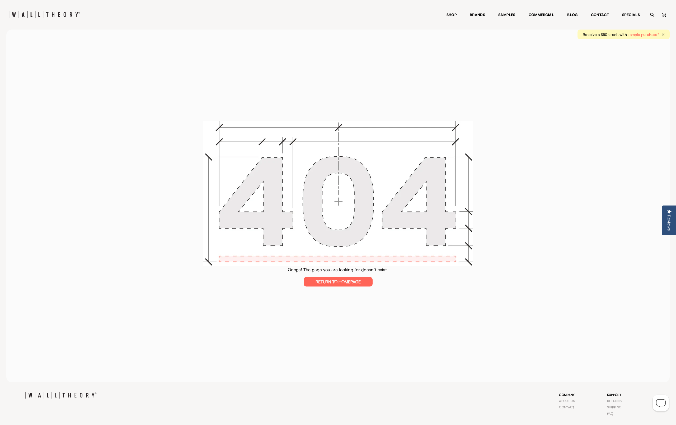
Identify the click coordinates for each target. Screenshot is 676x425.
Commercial (541, 14)
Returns (614, 401)
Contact (600, 14)
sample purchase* (643, 34)
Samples (506, 14)
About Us (567, 401)
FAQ (610, 413)
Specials (631, 14)
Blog (572, 14)
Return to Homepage (338, 281)
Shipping (614, 407)
